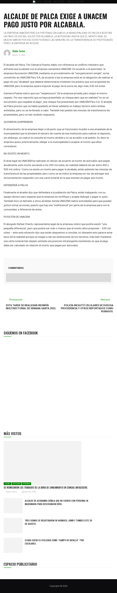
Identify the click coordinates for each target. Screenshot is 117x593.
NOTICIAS (16, 483)
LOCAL (7, 483)
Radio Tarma (18, 51)
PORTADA (26, 483)
